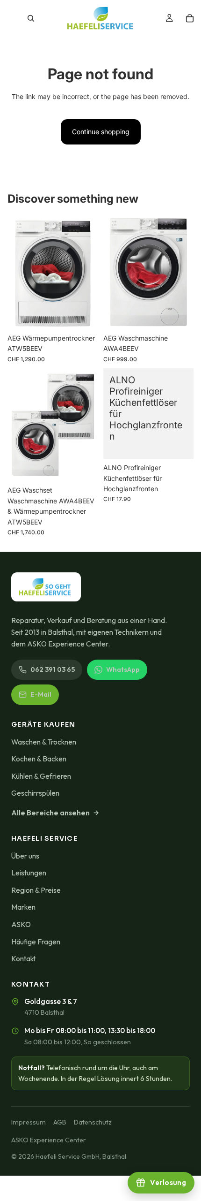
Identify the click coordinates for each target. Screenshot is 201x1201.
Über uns (25, 855)
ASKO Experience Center (48, 1140)
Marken (23, 907)
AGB (59, 1122)
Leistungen (28, 872)
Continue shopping (100, 132)
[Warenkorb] (189, 18)
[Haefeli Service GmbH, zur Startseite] (46, 586)
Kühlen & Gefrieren (41, 776)
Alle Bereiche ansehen (50, 812)
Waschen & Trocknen (43, 741)
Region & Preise (36, 890)
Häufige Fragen (35, 941)
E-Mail (40, 694)
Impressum (28, 1122)
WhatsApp (123, 669)
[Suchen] (31, 18)
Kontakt (23, 958)
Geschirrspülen (35, 793)
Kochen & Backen (38, 758)
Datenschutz (93, 1122)
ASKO (21, 924)
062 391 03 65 (52, 669)
